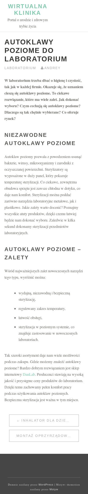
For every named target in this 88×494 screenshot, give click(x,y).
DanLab (29, 374)
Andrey (52, 68)
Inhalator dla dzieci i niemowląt (50, 420)
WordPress (46, 484)
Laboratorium (20, 68)
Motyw (54, 489)
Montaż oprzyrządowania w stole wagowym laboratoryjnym (47, 436)
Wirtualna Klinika (27, 9)
